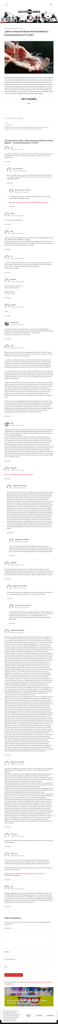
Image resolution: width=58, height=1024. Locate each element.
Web (6, 967)
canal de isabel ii (9, 127)
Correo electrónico (10, 959)
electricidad (19, 127)
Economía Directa (18, 28)
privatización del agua (35, 129)
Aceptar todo (28, 1015)
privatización (24, 129)
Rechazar (39, 1015)
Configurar (50, 1015)
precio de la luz (14, 129)
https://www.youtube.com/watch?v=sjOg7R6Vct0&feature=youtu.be (28, 202)
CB (7, 122)
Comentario (8, 928)
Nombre (7, 952)
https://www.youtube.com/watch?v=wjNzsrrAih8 (19, 474)
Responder (7, 161)
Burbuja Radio (9, 28)
